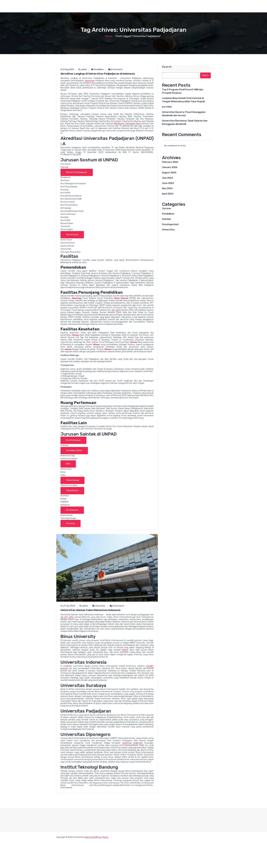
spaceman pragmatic (132, 743)
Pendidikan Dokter (74, 450)
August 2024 (169, 172)
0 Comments (116, 69)
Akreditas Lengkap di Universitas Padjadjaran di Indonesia (97, 73)
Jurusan (166, 208)
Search (167, 66)
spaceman (89, 80)
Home (108, 36)
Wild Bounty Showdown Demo (127, 123)
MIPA (68, 464)
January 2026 (169, 167)
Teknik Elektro (72, 490)
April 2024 (167, 193)
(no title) (167, 106)
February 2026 (170, 162)
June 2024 (168, 183)
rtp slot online (67, 617)
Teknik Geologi (72, 480)
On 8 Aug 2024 (67, 69)
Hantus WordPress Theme (96, 837)
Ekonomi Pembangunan (76, 172)
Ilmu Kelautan (72, 510)
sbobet (125, 650)
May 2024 (167, 188)
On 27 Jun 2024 (67, 606)
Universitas (100, 606)
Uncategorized (170, 224)
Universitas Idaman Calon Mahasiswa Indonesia (90, 610)
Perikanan (70, 523)
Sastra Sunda (72, 234)
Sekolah (166, 219)
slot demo (116, 310)
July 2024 (167, 178)
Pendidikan (99, 69)
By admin (82, 69)
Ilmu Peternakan (73, 440)
